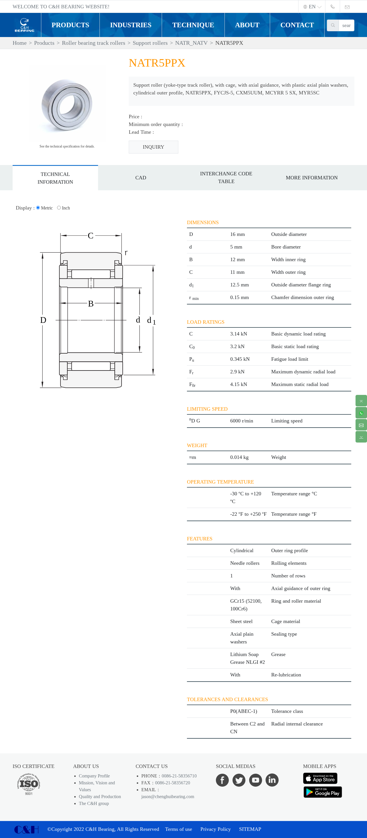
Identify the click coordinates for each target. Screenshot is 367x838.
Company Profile (94, 775)
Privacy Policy (215, 829)
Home (20, 43)
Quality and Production (100, 796)
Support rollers (150, 43)
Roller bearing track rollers (93, 43)
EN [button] (312, 6)
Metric (46, 207)
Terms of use (178, 829)
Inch (65, 207)
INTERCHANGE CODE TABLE (226, 177)
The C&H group (94, 803)
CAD (140, 178)
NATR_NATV (191, 43)
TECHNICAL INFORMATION (55, 178)
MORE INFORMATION (312, 178)
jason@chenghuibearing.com (167, 796)
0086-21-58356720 (172, 782)
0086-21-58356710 (179, 775)
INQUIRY (153, 147)
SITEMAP (250, 829)
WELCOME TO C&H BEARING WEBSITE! (61, 6)
